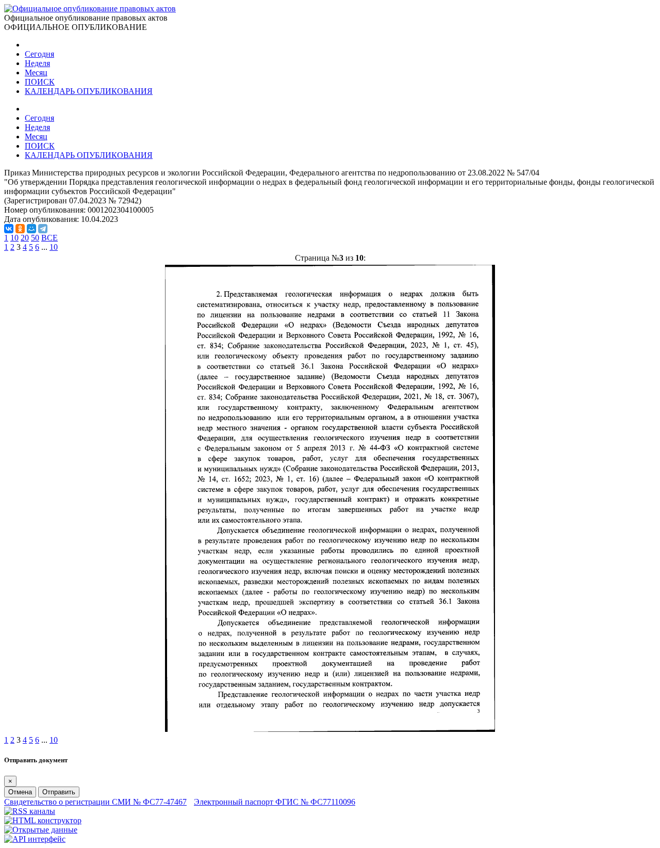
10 (14, 237)
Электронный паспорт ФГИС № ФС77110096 (274, 801)
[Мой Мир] (31, 228)
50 (35, 237)
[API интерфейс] (34, 839)
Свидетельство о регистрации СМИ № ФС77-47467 (95, 801)
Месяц (36, 72)
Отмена (20, 792)
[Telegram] (42, 228)
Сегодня (39, 54)
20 (25, 237)
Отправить (58, 792)
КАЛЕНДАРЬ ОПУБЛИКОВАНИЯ (89, 91)
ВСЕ (49, 237)
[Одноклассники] (20, 228)
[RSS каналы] (29, 811)
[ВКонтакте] (8, 228)
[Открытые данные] (40, 829)
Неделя (37, 63)
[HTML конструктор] (42, 820)
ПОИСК (40, 81)
